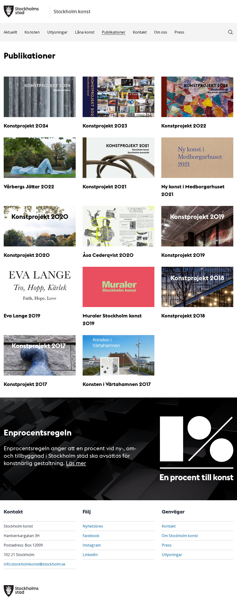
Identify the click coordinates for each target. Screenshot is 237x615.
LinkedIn (90, 554)
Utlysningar (57, 32)
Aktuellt (10, 32)
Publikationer (113, 32)
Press (179, 32)
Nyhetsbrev (93, 526)
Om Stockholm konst (180, 535)
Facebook (91, 535)
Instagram (92, 545)
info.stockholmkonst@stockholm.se (34, 564)
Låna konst (84, 32)
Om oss (160, 32)
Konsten (32, 32)
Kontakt (140, 32)
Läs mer (76, 462)
